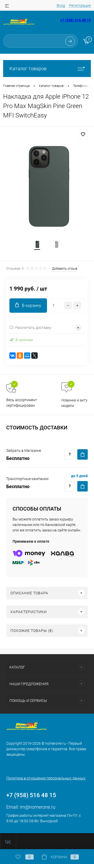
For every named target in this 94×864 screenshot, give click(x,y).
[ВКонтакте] (12, 355)
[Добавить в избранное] (83, 134)
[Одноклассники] (20, 355)
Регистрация (80, 5)
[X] (34, 355)
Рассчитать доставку (33, 328)
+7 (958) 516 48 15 (75, 20)
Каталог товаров (27, 68)
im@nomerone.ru (37, 807)
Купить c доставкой (82, 454)
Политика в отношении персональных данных (45, 778)
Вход (61, 5)
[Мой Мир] (27, 355)
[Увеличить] (47, 188)
